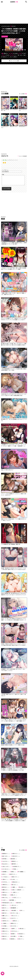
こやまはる (6, 876)
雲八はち (15, 884)
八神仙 (21, 936)
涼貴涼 (13, 871)
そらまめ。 (14, 879)
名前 (14, 170)
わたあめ (24, 53)
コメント (14, 174)
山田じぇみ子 (6, 866)
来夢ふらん (6, 892)
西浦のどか (5, 931)
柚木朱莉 (20, 902)
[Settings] (25, 50)
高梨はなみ (16, 882)
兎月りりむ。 (6, 897)
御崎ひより (6, 889)
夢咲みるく (5, 936)
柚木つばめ (6, 856)
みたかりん (5, 933)
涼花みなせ (16, 856)
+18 (14, 2)
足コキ (11, 56)
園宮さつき (6, 910)
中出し (21, 55)
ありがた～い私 (15, 913)
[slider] (7, 50)
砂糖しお (14, 895)
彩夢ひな (5, 939)
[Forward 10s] (16, 50)
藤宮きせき (6, 928)
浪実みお (16, 920)
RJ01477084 (4, 36)
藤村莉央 (15, 864)
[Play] (3, 50)
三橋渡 (14, 887)
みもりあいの (6, 869)
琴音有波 (5, 895)
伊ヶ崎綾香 (22, 871)
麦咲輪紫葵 (14, 908)
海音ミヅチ (15, 876)
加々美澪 (14, 936)
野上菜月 (22, 887)
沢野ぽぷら (6, 884)
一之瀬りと (15, 892)
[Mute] (19, 50)
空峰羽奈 (13, 939)
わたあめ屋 (15, 53)
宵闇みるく (6, 53)
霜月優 (13, 933)
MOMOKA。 (6, 882)
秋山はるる (6, 864)
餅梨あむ (15, 861)
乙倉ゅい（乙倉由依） (18, 889)
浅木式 (5, 874)
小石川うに (14, 918)
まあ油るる (21, 933)
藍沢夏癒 (13, 900)
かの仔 (5, 900)
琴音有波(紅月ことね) (8, 902)
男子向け (14, 26)
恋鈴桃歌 (5, 871)
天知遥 (15, 869)
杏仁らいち (15, 915)
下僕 (18, 55)
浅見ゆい (5, 918)
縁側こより (6, 915)
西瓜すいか (13, 874)
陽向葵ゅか (6, 853)
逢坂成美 (14, 858)
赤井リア (21, 939)
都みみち (5, 908)
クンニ (15, 55)
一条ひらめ (14, 905)
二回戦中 (5, 923)
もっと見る (22, 93)
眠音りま (5, 913)
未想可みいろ (6, 920)
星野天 (14, 928)
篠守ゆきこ (6, 887)
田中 (22, 910)
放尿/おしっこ (6, 56)
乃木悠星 (5, 926)
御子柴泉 (5, 858)
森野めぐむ (14, 923)
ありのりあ (14, 926)
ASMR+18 (15, 966)
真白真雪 (15, 910)
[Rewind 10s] (14, 50)
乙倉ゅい (5, 879)
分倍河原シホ (17, 866)
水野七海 (22, 928)
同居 (24, 55)
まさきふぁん (15, 931)
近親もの (15, 56)
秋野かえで (16, 853)
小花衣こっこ (17, 897)
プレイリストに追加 (15, 60)
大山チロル (6, 861)
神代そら (5, 905)
